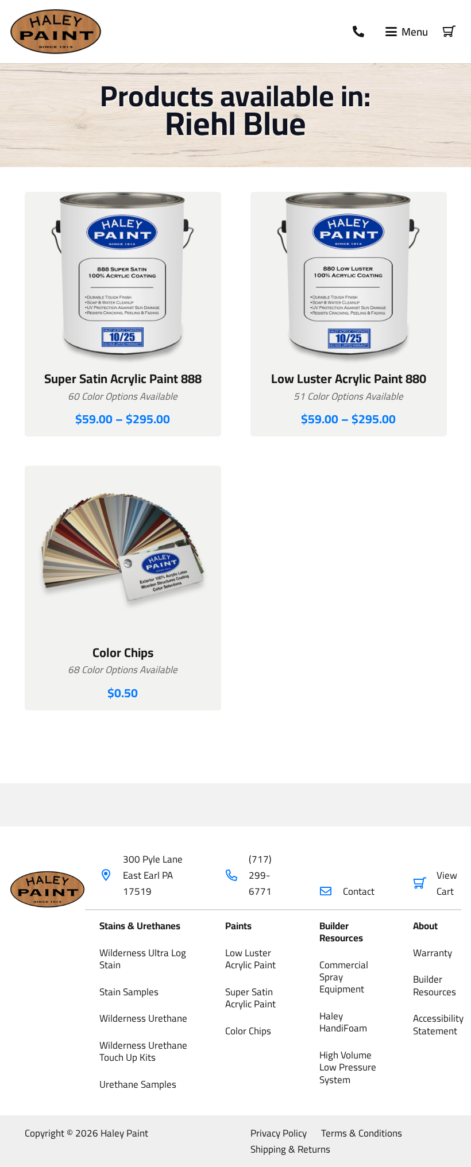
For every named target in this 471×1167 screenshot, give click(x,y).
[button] (406, 31)
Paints (238, 926)
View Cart (447, 883)
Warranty (432, 953)
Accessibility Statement (438, 1024)
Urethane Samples (137, 1084)
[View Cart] (425, 883)
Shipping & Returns (290, 1149)
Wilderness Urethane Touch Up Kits (143, 1051)
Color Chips (122, 652)
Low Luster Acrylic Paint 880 (348, 378)
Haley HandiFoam (343, 1022)
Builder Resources (341, 932)
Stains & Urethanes (139, 926)
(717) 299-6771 (260, 875)
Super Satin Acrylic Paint (250, 998)
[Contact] (331, 891)
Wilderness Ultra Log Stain (142, 959)
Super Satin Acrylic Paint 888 (123, 378)
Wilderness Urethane (143, 1018)
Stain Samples (129, 992)
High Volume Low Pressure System (347, 1067)
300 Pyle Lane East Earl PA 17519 (153, 875)
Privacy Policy (278, 1133)
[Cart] (448, 31)
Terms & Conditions (361, 1133)
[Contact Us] (358, 31)
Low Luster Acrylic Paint (250, 959)
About (425, 926)
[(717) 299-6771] (237, 875)
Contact (359, 891)
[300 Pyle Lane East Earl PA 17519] (111, 875)
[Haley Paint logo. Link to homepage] (56, 32)
